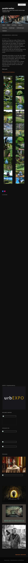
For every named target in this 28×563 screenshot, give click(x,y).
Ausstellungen (12, 27)
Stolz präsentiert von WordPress (17, 560)
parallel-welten (8, 8)
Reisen (8, 25)
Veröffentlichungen (20, 27)
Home (3, 25)
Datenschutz (23, 554)
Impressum (4, 30)
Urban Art (20, 25)
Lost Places (14, 25)
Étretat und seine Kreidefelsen (8, 72)
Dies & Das (4, 27)
